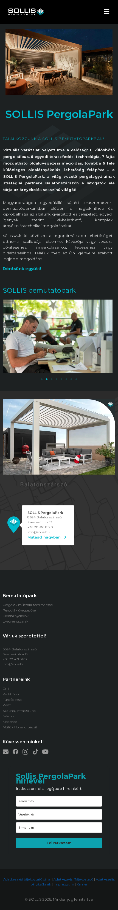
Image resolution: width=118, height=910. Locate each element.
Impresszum (64, 884)
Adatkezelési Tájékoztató (73, 879)
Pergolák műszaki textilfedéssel (28, 605)
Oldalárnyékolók (16, 616)
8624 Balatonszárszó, (44, 517)
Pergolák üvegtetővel (19, 610)
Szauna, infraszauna (19, 711)
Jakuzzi (9, 716)
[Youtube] (45, 752)
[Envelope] (6, 752)
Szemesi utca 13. (40, 522)
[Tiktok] (35, 752)
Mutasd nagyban (45, 537)
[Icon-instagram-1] (25, 752)
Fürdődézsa (12, 700)
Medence (10, 722)
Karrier (82, 884)
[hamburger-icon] (106, 12)
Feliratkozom (59, 843)
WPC (7, 705)
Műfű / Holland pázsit (20, 727)
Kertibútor (11, 694)
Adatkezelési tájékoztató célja (26, 879)
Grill (6, 688)
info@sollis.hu (13, 664)
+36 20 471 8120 (40, 527)
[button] (42, 379)
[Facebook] (15, 752)
